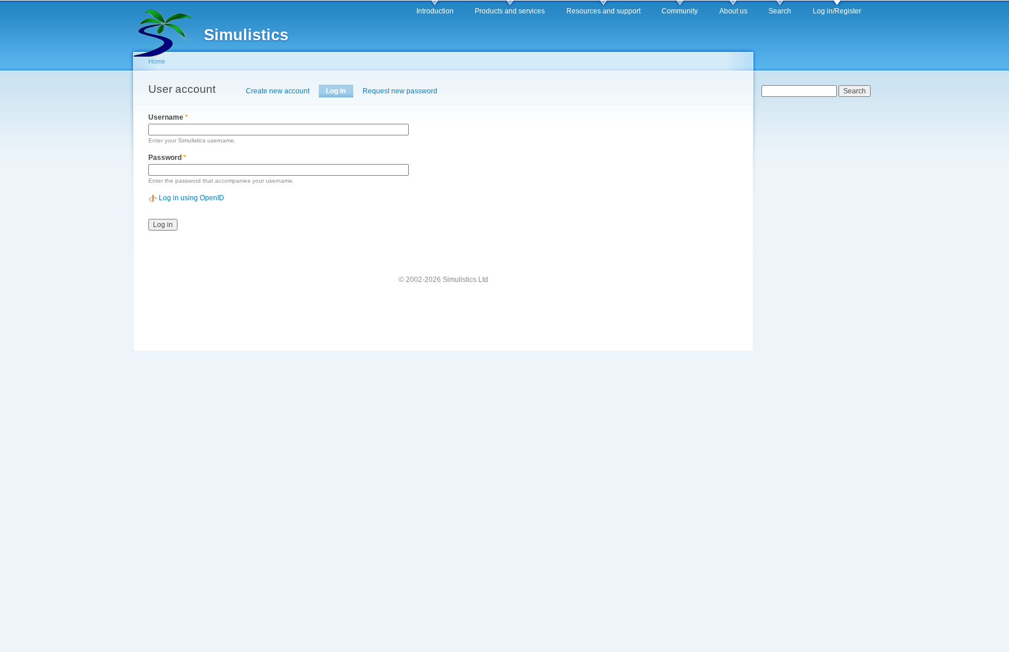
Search (779, 11)
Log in (339, 91)
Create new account (277, 91)
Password (167, 158)
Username (168, 117)
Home (156, 61)
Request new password (400, 91)
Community (680, 11)
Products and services (510, 11)
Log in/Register (837, 11)
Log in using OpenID (191, 198)
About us (733, 11)
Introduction (435, 11)
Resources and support (603, 11)
